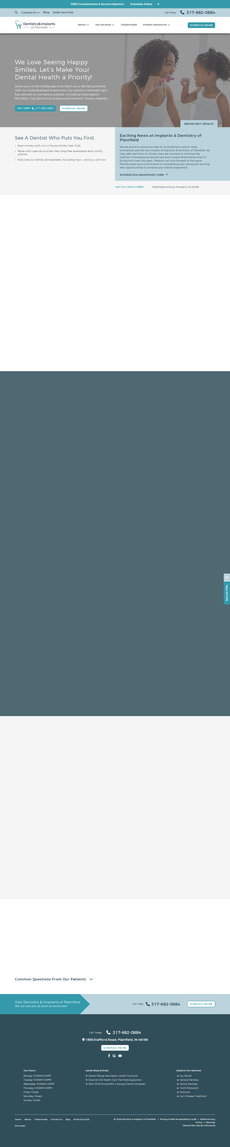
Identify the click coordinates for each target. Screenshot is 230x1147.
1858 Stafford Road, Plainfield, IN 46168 (175, 187)
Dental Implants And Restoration (139, 893)
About (82, 24)
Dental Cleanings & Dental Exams (41, 884)
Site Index (20, 1125)
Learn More (44, 838)
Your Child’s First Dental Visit (86, 884)
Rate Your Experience (113, 717)
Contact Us (28, 12)
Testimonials (129, 24)
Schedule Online (141, 4)
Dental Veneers (79, 893)
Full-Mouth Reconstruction (185, 879)
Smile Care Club (63, 12)
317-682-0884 (13, 949)
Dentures (125, 898)
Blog (46, 12)
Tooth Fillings (128, 884)
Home (18, 1119)
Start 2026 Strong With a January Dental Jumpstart (117, 1084)
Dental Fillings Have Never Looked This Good (113, 1075)
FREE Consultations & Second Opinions (97, 4)
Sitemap (210, 1122)
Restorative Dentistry (185, 806)
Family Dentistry (45, 806)
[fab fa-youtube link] (120, 1056)
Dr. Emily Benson (76, 324)
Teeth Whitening (80, 898)
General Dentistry (31, 879)
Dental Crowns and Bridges (136, 889)
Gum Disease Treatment (35, 893)
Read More (75, 366)
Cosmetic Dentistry (115, 806)
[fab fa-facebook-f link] (109, 1056)
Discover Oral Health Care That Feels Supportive (115, 1079)
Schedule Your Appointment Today (142, 174)
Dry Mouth (27, 889)
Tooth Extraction (179, 884)
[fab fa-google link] (114, 1056)
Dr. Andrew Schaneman (154, 324)
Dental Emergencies (33, 898)
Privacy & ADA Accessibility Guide (178, 1119)
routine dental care (21, 940)
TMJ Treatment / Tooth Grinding (188, 889)
